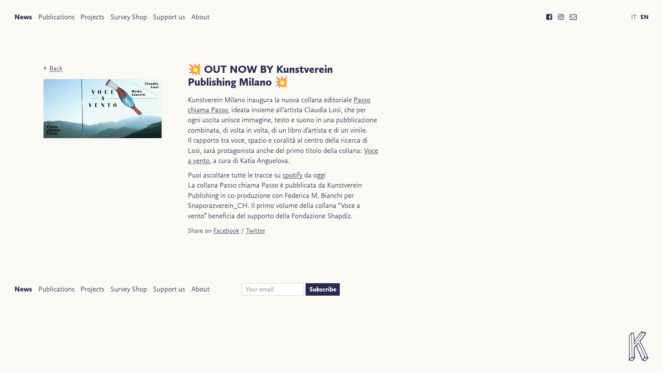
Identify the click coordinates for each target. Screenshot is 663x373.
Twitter (255, 231)
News (23, 16)
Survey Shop (128, 16)
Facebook (226, 231)
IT (634, 17)
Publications (56, 16)
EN (644, 17)
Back (56, 68)
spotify (292, 175)
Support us (169, 16)
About (200, 16)
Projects (92, 16)
